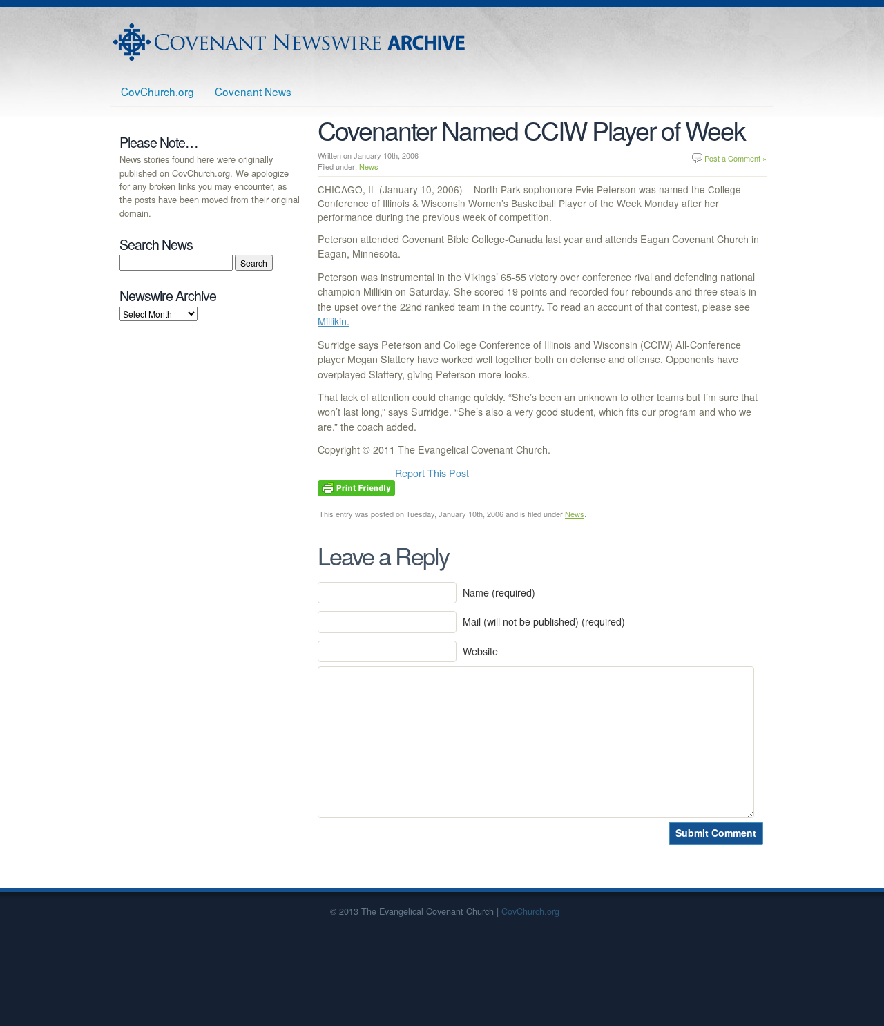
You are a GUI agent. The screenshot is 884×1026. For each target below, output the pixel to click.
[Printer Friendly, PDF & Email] (356, 487)
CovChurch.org (157, 91)
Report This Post (432, 473)
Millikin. (333, 321)
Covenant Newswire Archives (290, 42)
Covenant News (253, 91)
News (368, 166)
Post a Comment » (735, 158)
